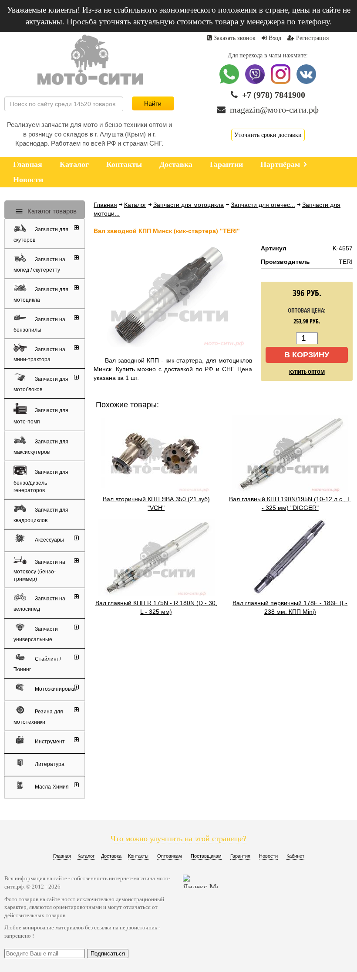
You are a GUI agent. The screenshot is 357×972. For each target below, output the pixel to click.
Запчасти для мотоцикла (188, 204)
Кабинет (295, 856)
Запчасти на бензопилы (39, 324)
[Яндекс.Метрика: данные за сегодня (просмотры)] (200, 881)
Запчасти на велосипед (39, 604)
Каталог (135, 204)
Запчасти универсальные (35, 634)
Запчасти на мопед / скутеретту (39, 264)
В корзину (306, 354)
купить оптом (307, 372)
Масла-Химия (51, 787)
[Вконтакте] (306, 82)
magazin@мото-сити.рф (274, 109)
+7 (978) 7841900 (273, 95)
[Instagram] (281, 82)
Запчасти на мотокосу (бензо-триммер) (39, 570)
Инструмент (49, 742)
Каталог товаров (51, 211)
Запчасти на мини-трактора (39, 354)
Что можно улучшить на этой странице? (178, 838)
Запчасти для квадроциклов (40, 515)
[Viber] (255, 82)
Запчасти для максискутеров (40, 447)
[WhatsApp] (230, 82)
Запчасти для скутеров (40, 234)
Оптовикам (169, 856)
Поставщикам (206, 856)
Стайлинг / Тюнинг (37, 664)
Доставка (111, 856)
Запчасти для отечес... (263, 204)
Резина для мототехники (38, 717)
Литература (49, 764)
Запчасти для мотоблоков (40, 384)
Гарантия (240, 856)
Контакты (138, 856)
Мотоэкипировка (55, 689)
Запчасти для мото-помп (40, 416)
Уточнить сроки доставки (268, 135)
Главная (105, 204)
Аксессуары (49, 540)
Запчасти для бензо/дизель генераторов (40, 481)
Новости (268, 856)
